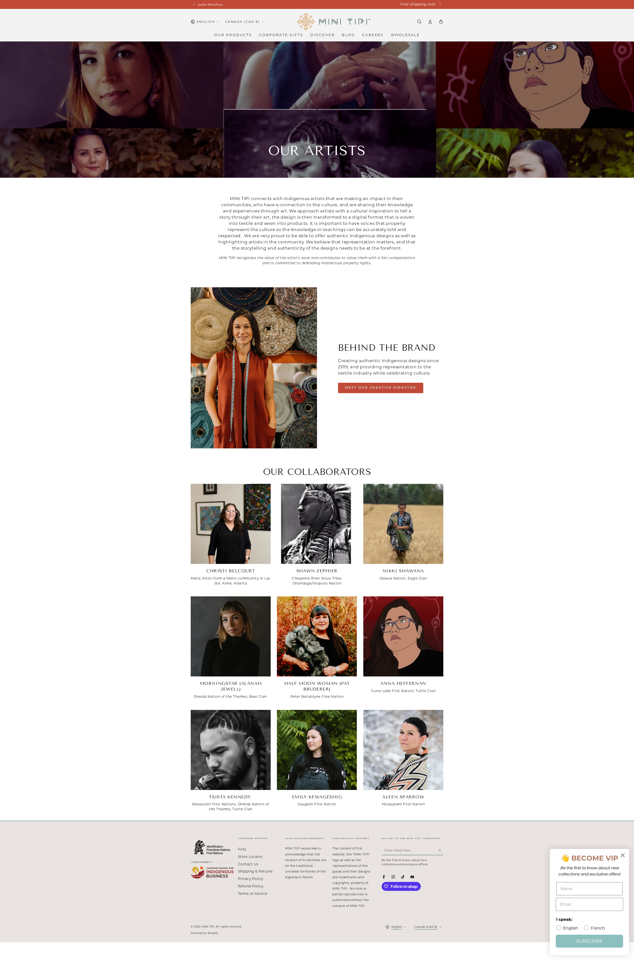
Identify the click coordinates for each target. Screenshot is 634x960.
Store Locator (250, 857)
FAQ (242, 849)
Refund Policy (251, 886)
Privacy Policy (250, 879)
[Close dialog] (622, 855)
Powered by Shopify (204, 933)
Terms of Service (252, 894)
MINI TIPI (208, 926)
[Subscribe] (440, 850)
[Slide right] (439, 4)
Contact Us (248, 864)
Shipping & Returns (255, 871)
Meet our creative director (381, 387)
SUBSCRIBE (589, 941)
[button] (419, 21)
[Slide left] (194, 4)
